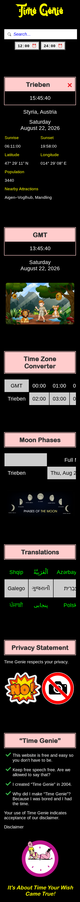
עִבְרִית (71, 588)
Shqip (16, 572)
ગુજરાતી (41, 588)
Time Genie (40, 10)
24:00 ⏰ (53, 46)
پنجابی (41, 605)
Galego (16, 588)
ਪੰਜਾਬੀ (16, 605)
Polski (71, 605)
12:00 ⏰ (27, 46)
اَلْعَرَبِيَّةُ (40, 572)
